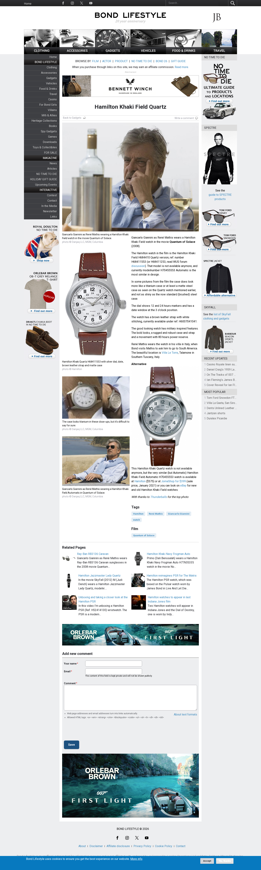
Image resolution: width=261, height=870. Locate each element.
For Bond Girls (48, 104)
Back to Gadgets (72, 117)
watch (136, 519)
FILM (95, 61)
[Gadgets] (112, 53)
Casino (52, 99)
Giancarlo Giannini (178, 513)
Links (53, 216)
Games (52, 136)
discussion (138, 266)
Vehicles (51, 83)
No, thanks (225, 861)
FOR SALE (50, 152)
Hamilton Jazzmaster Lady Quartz (99, 575)
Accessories (49, 72)
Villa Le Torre (170, 352)
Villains (52, 110)
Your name (70, 663)
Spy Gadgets (49, 131)
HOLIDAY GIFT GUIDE (43, 179)
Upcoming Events (46, 184)
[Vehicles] (148, 53)
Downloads (50, 142)
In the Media (49, 206)
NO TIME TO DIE (46, 174)
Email (67, 671)
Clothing (52, 67)
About (82, 846)
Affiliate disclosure (118, 846)
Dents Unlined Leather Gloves (225, 408)
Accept (207, 861)
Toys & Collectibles (45, 147)
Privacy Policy (142, 846)
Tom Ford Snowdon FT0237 (224, 397)
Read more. (182, 67)
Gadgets (51, 78)
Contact (52, 200)
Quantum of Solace (143, 535)
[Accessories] (77, 53)
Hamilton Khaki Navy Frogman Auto (168, 554)
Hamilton (139, 481)
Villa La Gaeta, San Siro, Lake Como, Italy (232, 403)
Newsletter (50, 211)
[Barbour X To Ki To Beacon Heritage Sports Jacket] (220, 353)
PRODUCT (121, 61)
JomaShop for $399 (173, 481)
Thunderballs (158, 497)
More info (136, 859)
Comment (70, 683)
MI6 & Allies (49, 115)
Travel (53, 94)
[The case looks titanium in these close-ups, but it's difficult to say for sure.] (96, 417)
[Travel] (219, 53)
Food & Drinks (48, 88)
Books (53, 126)
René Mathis (156, 513)
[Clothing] (41, 53)
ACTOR (106, 61)
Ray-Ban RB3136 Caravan (92, 554)
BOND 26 (161, 61)
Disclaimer (96, 846)
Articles (52, 168)
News (53, 163)
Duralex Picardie (217, 418)
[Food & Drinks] (184, 53)
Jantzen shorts (216, 413)
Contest (52, 195)
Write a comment (184, 118)
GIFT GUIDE (178, 61)
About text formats (185, 714)
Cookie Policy (163, 846)
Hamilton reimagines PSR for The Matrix (172, 575)
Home (27, 3)
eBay (183, 485)
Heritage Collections (44, 120)
